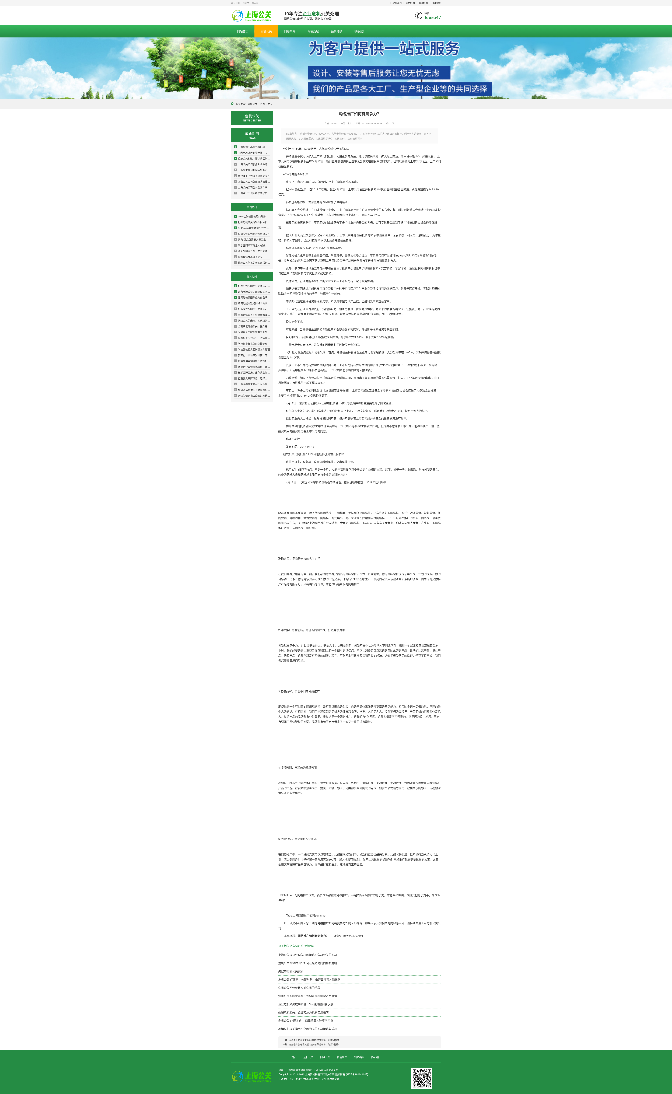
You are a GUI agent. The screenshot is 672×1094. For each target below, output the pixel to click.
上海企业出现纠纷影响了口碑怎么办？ (252, 193)
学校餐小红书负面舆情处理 (250, 343)
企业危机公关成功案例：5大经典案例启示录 (305, 1004)
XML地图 (436, 3)
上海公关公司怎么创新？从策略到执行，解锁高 (252, 187)
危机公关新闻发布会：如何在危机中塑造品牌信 (307, 996)
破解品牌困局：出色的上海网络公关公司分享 (252, 372)
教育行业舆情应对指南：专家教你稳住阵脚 (252, 355)
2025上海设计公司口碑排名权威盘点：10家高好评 (252, 216)
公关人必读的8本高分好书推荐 (252, 228)
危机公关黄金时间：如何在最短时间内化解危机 (307, 963)
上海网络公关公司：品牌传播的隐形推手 (252, 384)
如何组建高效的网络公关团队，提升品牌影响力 (252, 303)
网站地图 (410, 3)
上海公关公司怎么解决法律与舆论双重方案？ (252, 181)
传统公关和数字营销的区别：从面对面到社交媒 (252, 158)
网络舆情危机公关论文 (248, 256)
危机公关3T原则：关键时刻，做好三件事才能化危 (309, 979)
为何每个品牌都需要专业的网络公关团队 (252, 332)
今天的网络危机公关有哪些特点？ (252, 251)
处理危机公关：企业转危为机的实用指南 (303, 1012)
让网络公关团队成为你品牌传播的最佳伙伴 (252, 297)
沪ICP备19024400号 (357, 1074)
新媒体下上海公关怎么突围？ (252, 175)
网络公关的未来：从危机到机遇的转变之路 (252, 320)
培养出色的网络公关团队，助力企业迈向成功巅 (252, 286)
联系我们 (397, 3)
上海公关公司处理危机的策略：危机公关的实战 (252, 170)
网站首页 (242, 31)
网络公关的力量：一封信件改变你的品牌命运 (252, 338)
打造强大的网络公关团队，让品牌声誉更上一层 (252, 309)
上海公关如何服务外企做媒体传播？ (252, 164)
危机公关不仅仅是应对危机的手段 (299, 988)
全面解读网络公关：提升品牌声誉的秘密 (252, 326)
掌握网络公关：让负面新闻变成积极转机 (252, 314)
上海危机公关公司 (252, 16)
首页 (294, 1057)
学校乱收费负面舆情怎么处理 (252, 349)
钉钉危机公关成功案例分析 (251, 222)
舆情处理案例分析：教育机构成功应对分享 (252, 361)
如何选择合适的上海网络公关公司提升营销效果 (252, 390)
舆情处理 (313, 31)
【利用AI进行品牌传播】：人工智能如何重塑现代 (252, 152)
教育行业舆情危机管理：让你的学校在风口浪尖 (252, 366)
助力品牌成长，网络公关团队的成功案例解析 (252, 291)
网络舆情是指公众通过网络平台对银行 (252, 395)
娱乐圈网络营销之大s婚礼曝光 (252, 245)
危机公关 (266, 31)
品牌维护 (336, 31)
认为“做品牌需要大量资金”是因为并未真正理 (252, 239)
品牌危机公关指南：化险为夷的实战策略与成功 (307, 1029)
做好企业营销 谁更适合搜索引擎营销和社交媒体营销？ (314, 1040)
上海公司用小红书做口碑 (250, 147)
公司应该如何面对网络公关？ (252, 233)
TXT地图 (423, 3)
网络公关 (289, 31)
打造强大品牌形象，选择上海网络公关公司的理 (252, 378)
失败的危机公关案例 (290, 971)
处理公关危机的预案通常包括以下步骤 (252, 262)
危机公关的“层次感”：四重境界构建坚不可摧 (305, 1021)
